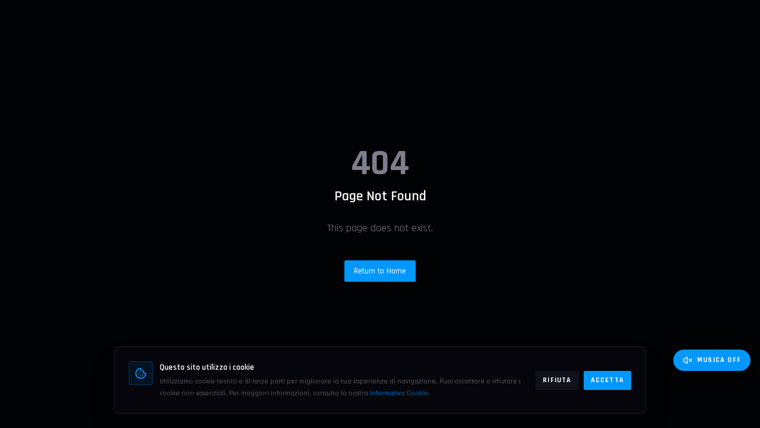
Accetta (607, 380)
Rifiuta (557, 380)
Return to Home (380, 271)
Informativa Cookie (399, 393)
